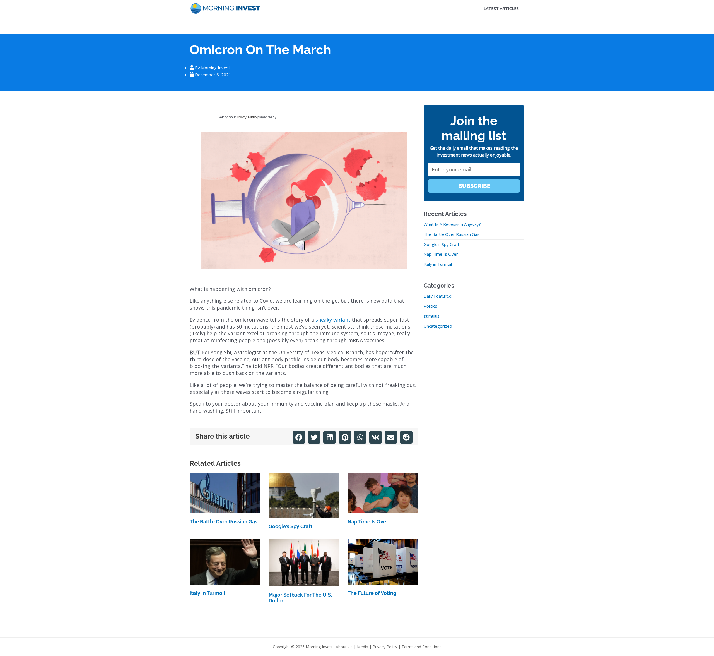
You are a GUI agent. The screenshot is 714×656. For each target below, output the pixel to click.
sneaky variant (332, 319)
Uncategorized (438, 326)
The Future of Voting (372, 593)
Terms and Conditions (422, 646)
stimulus (432, 316)
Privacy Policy (385, 646)
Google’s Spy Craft (290, 526)
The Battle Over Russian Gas (223, 522)
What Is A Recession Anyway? (452, 224)
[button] (299, 437)
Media (362, 646)
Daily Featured (438, 296)
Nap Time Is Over (368, 522)
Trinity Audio (247, 117)
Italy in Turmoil (207, 593)
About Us (344, 646)
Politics (430, 306)
